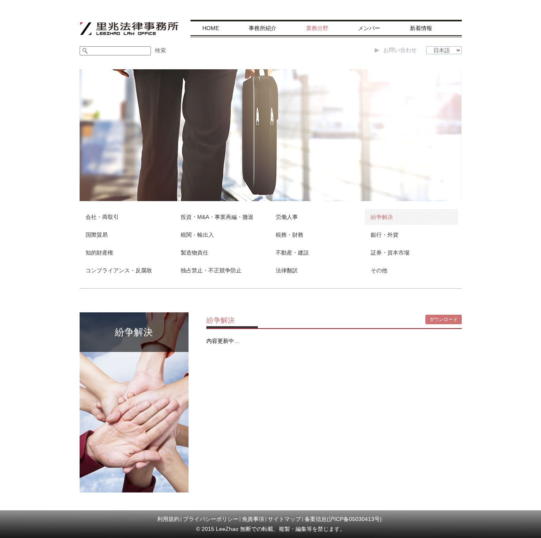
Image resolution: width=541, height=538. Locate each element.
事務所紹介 (262, 28)
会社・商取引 (102, 217)
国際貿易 (97, 235)
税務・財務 (289, 235)
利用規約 (168, 519)
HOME (210, 28)
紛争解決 (382, 217)
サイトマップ (284, 519)
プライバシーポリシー (210, 519)
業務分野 (317, 28)
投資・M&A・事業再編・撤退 (217, 217)
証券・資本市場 (390, 252)
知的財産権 (99, 252)
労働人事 (287, 217)
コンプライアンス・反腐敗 (119, 270)
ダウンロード (443, 319)
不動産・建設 (292, 252)
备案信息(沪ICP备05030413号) (343, 519)
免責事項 (253, 519)
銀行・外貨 (384, 235)
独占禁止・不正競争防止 (211, 270)
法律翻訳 (287, 270)
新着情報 (421, 28)
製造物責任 (194, 252)
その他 (379, 270)
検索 (160, 50)
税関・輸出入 (197, 235)
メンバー (369, 28)
